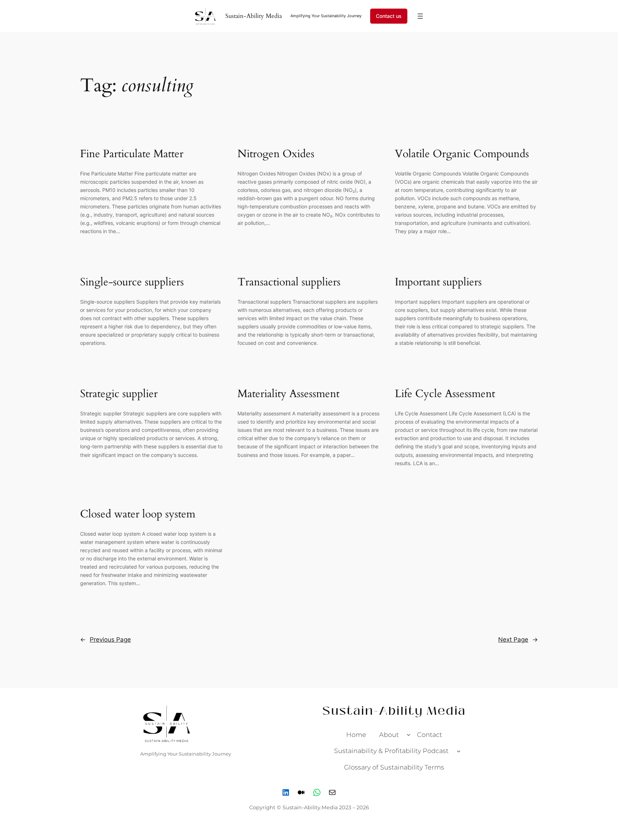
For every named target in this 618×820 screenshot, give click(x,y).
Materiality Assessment (288, 394)
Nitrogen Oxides (275, 154)
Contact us (389, 16)
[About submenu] (409, 735)
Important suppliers (438, 282)
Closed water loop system (137, 514)
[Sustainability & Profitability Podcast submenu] (459, 751)
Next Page (518, 639)
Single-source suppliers (132, 282)
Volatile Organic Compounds (462, 154)
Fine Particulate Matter (131, 154)
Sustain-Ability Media (253, 16)
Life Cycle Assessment (445, 394)
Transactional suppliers (288, 282)
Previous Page (105, 639)
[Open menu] (420, 16)
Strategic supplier (119, 394)
